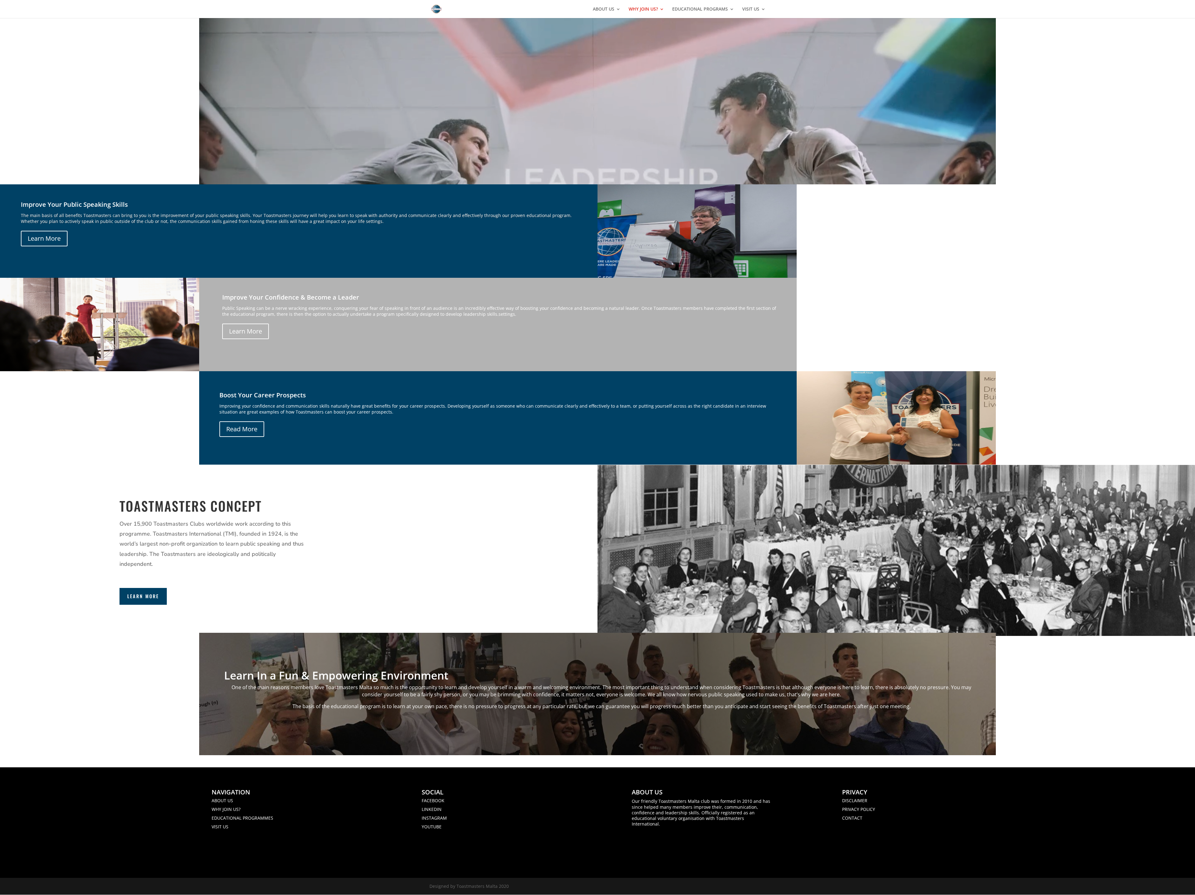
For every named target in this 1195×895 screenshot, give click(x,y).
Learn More (44, 238)
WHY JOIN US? (643, 9)
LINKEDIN (432, 809)
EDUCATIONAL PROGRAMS (700, 9)
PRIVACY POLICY (858, 809)
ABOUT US (603, 9)
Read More (241, 429)
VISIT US (750, 9)
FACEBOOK (433, 800)
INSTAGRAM (434, 818)
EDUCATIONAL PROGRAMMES (242, 818)
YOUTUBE (432, 827)
